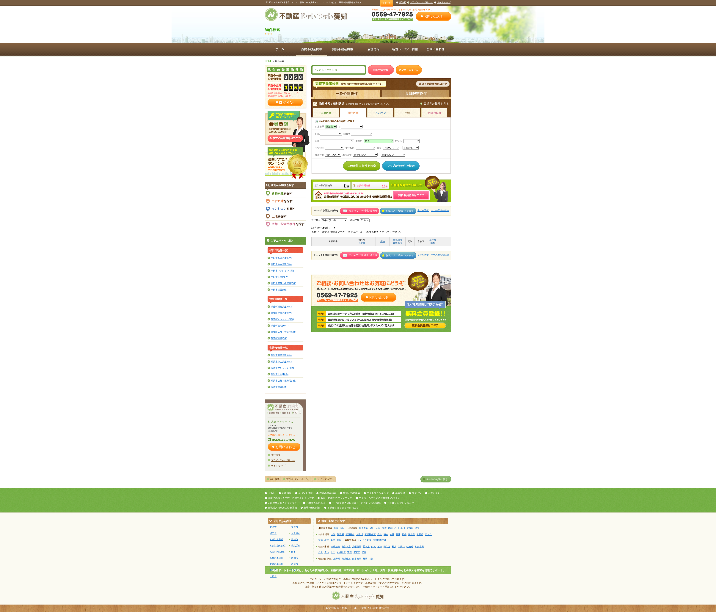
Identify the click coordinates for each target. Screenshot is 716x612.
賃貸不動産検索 (351, 493)
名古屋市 (295, 533)
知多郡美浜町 (276, 564)
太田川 (359, 534)
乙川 (396, 528)
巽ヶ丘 (366, 546)
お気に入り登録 (400, 210)
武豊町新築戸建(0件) (281, 306)
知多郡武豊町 (276, 539)
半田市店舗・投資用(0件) (283, 283)
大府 (342, 528)
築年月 (432, 239)
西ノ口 (428, 534)
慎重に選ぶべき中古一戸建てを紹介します (291, 498)
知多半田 (419, 546)
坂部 (379, 546)
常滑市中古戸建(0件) (281, 361)
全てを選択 (423, 210)
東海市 (294, 527)
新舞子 (411, 534)
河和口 (357, 552)
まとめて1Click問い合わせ (363, 210)
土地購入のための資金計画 (282, 507)
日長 (404, 534)
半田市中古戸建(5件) (281, 264)
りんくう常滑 (364, 540)
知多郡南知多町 (277, 545)
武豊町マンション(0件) (282, 319)
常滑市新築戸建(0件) (281, 355)
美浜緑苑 (346, 558)
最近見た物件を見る (436, 103)
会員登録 (400, 493)
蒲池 (320, 540)
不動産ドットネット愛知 (353, 608)
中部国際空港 (379, 540)
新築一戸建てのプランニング (336, 498)
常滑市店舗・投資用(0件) (283, 380)
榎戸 (326, 540)
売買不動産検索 (327, 493)
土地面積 (397, 239)
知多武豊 (341, 552)
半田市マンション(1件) (282, 270)
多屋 (333, 540)
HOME (402, 2)
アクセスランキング (378, 493)
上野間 (336, 558)
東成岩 (410, 528)
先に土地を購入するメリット (283, 502)
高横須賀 (335, 546)
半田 (403, 528)
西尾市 (294, 564)
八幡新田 (356, 546)
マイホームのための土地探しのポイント (380, 498)
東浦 (384, 528)
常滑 (339, 540)
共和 (336, 528)
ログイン (386, 3)
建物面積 (397, 243)
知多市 (273, 527)
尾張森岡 (363, 528)
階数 (433, 243)
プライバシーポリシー (421, 2)
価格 (382, 241)
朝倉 (386, 534)
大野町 (420, 534)
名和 (333, 534)
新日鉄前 (350, 534)
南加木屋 (346, 546)
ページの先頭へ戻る (437, 479)
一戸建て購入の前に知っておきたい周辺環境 (356, 502)
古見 (392, 534)
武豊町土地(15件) (279, 325)
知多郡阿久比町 (277, 551)
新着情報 (286, 493)
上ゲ (333, 552)
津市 (293, 551)
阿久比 (387, 546)
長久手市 (295, 545)
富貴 (349, 552)
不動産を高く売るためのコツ (343, 507)
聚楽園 (340, 534)
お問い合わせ (434, 16)
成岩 (320, 552)
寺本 (379, 534)
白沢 (373, 546)
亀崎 (390, 528)
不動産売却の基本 (315, 502)
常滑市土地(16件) (279, 374)
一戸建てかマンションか (400, 502)
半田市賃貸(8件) (279, 289)
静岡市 (294, 558)
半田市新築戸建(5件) (281, 258)
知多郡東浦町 (276, 558)
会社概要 (276, 455)
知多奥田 (356, 558)
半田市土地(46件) (279, 277)
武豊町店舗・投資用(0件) (283, 332)
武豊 (417, 528)
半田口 (401, 546)
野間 (365, 558)
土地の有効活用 (312, 507)
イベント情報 (305, 493)
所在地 (362, 243)
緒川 (372, 528)
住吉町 (409, 546)
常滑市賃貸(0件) (279, 387)
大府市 (273, 576)
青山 (326, 552)
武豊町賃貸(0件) (279, 338)
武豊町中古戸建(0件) (281, 313)
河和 (364, 552)
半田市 (273, 533)
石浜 (378, 528)
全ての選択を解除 (440, 210)
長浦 (398, 534)
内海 (371, 558)
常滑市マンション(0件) (282, 368)
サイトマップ (443, 2)
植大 (394, 546)
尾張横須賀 (370, 534)
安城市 (294, 539)
